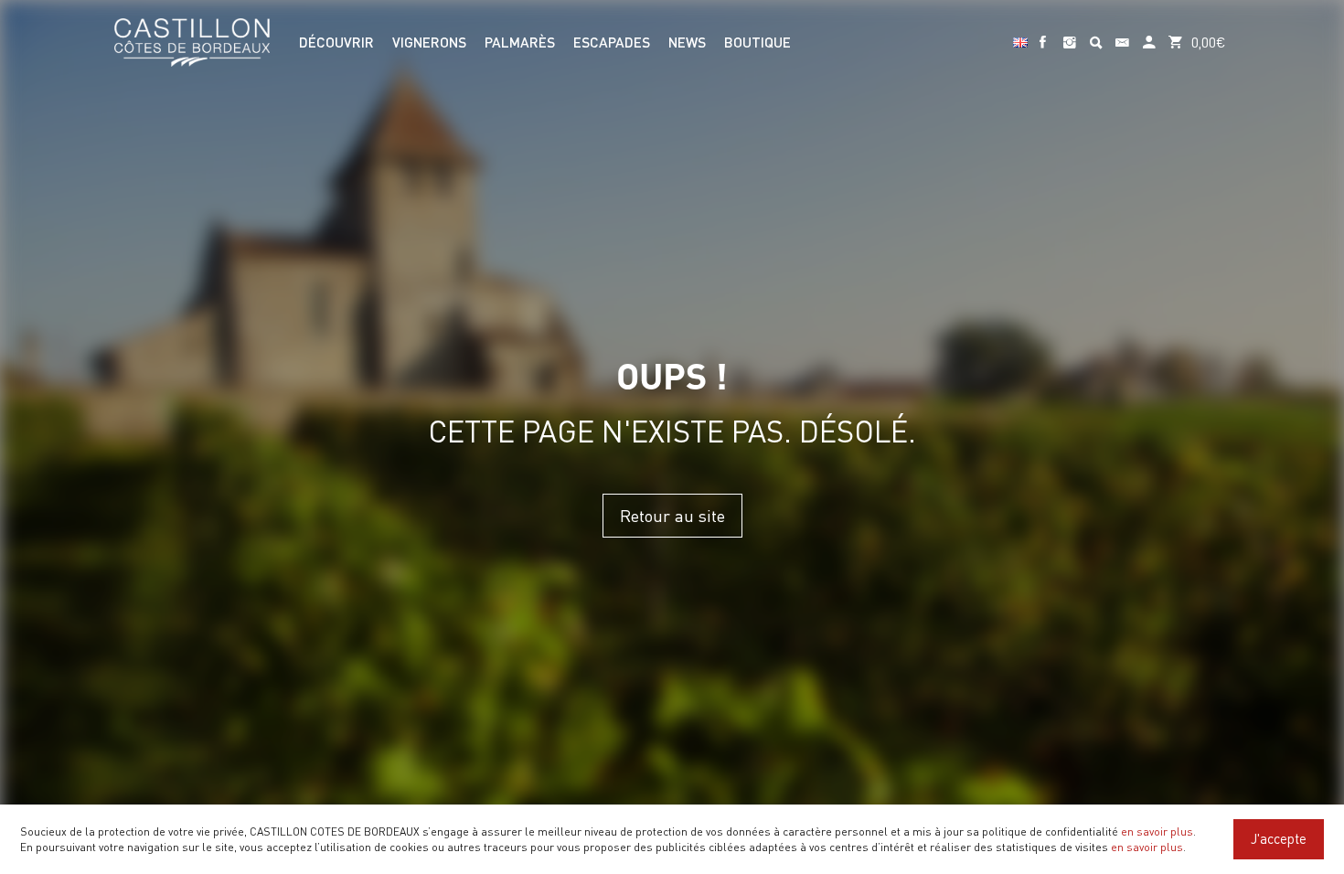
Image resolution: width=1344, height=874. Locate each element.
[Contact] (1122, 34)
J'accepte (1279, 838)
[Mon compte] (1148, 34)
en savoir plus (1157, 831)
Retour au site (672, 515)
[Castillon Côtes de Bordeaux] (192, 40)
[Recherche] (1095, 34)
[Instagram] (1069, 34)
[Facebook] (1042, 34)
